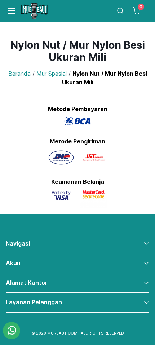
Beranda (19, 73)
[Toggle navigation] (8, 10)
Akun (13, 262)
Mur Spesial (51, 73)
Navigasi (18, 243)
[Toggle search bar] (120, 10)
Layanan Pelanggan (34, 302)
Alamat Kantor (27, 282)
